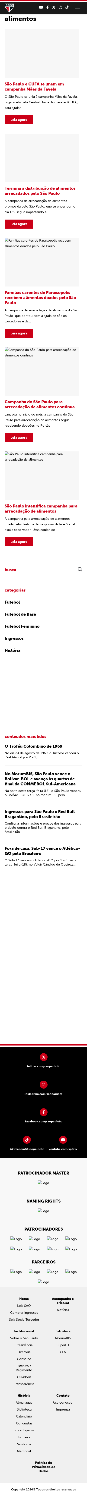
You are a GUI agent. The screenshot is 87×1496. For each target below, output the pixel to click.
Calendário (24, 1416)
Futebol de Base (20, 614)
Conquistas (24, 1423)
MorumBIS (63, 1338)
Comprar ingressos (24, 1313)
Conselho (24, 1359)
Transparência (24, 1384)
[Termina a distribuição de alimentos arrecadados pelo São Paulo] (42, 181)
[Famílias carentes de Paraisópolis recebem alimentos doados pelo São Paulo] (42, 288)
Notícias (63, 1310)
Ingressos (14, 638)
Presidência (24, 1345)
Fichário (24, 1437)
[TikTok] (66, 7)
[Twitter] (53, 7)
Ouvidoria (24, 1377)
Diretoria (24, 1352)
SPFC (9, 8)
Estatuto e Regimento (24, 1368)
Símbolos (24, 1444)
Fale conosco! (63, 1403)
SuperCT (63, 1345)
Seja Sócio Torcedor (24, 1320)
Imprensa (63, 1409)
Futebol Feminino (22, 626)
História (12, 650)
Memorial (24, 1451)
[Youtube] (41, 7)
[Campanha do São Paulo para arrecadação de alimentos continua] (42, 394)
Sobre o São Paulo (24, 1338)
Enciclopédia (24, 1430)
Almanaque (24, 1403)
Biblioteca (24, 1409)
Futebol (12, 602)
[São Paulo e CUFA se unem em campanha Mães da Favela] (42, 76)
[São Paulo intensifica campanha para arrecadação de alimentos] (42, 498)
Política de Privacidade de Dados (43, 1467)
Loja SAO (24, 1306)
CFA (63, 1352)
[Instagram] (60, 7)
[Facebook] (47, 7)
